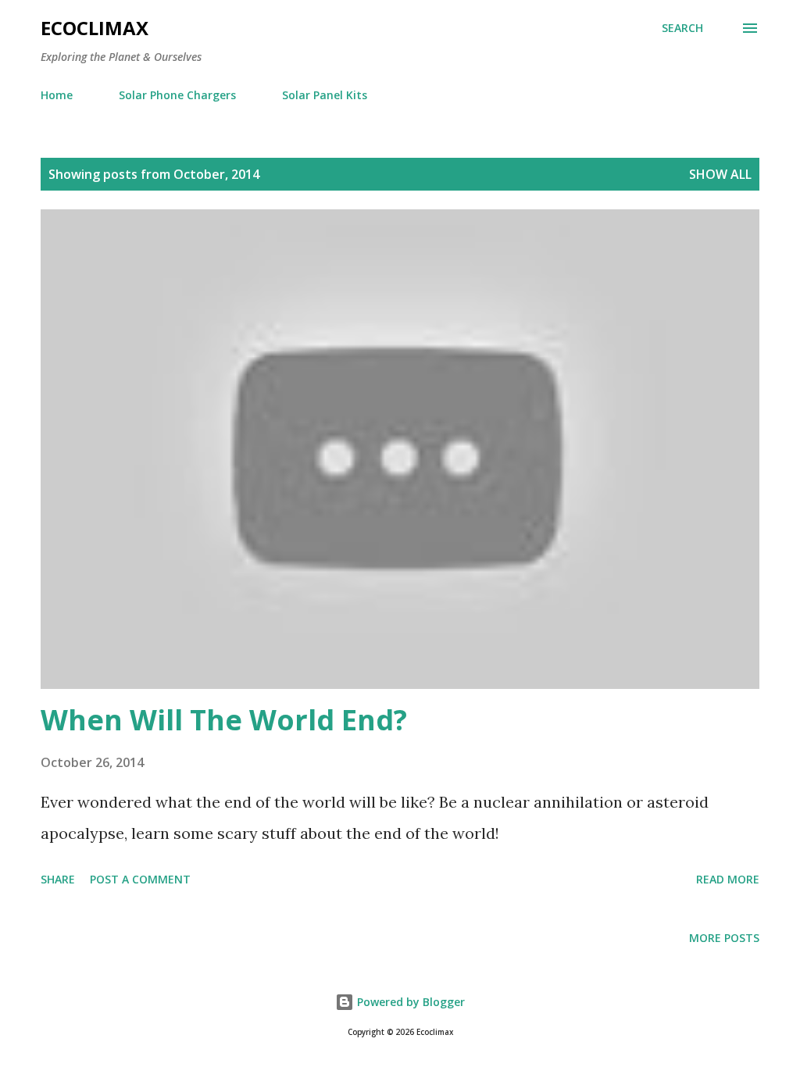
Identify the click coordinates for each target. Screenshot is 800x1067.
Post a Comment (140, 879)
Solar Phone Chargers (177, 94)
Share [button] (58, 879)
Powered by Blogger (409, 1001)
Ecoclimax (94, 28)
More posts (724, 937)
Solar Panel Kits (324, 94)
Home (57, 94)
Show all (720, 174)
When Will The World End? (224, 720)
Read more (727, 879)
